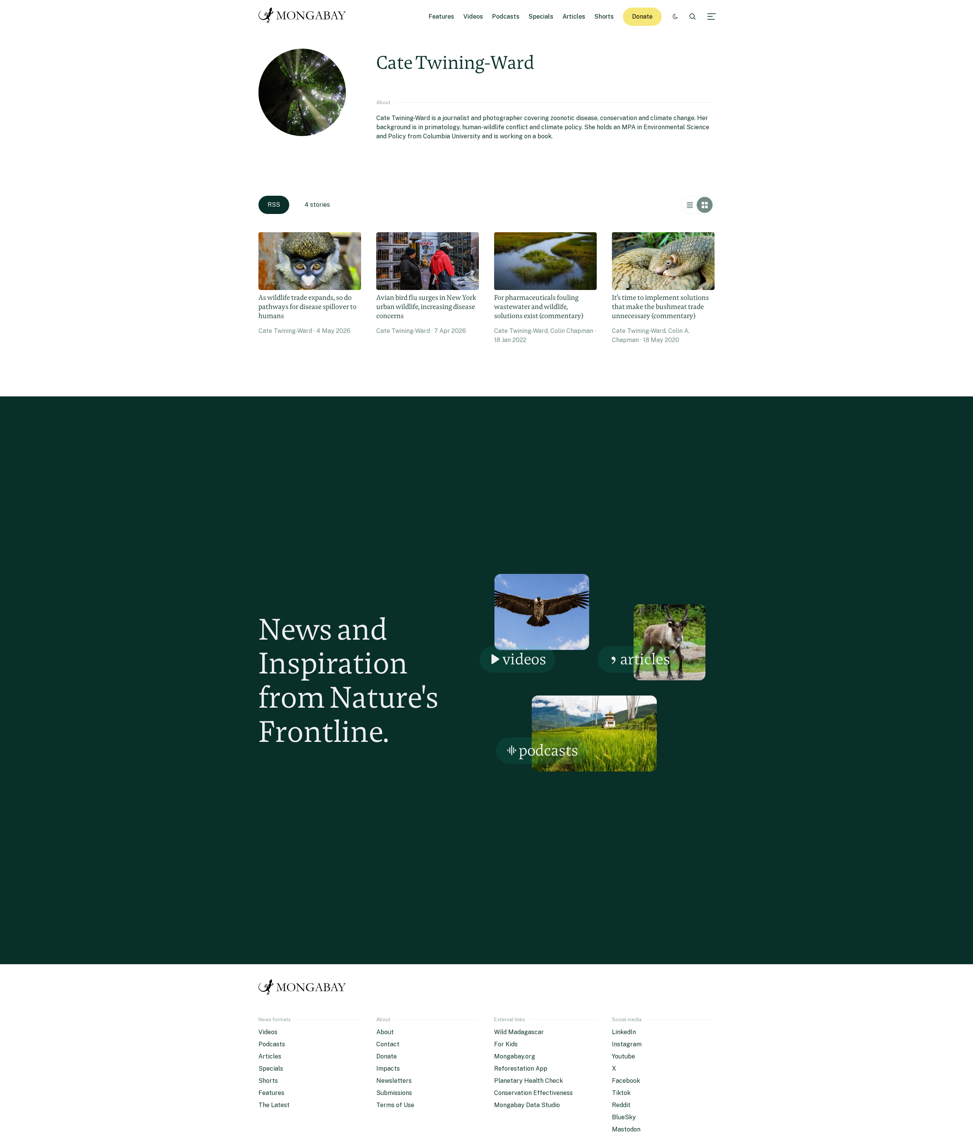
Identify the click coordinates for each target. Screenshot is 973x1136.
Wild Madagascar (519, 1032)
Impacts (388, 1068)
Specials (541, 16)
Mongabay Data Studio (527, 1105)
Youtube (623, 1056)
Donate (642, 16)
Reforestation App (520, 1068)
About (385, 1032)
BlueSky (624, 1117)
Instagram (627, 1044)
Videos (473, 16)
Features (441, 16)
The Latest (274, 1105)
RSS (274, 204)
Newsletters (394, 1080)
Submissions (394, 1092)
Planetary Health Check (528, 1080)
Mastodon (626, 1129)
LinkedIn (624, 1032)
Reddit (621, 1105)
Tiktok (621, 1092)
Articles (574, 16)
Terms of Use (395, 1105)
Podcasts (506, 16)
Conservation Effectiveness (533, 1092)
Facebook (626, 1080)
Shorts (604, 16)
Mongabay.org (514, 1056)
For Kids (506, 1044)
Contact (387, 1044)
